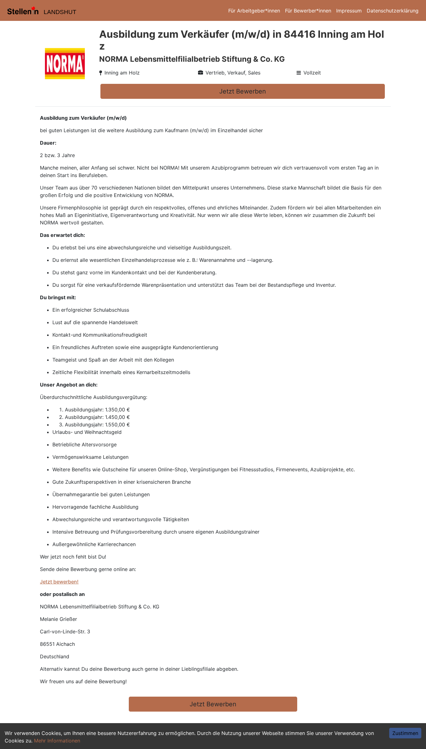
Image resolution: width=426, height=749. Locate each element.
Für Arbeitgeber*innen (254, 10)
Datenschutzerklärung (393, 10)
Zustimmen (405, 733)
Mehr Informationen (57, 740)
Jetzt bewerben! (59, 582)
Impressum (349, 10)
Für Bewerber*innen (308, 10)
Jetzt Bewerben (242, 91)
